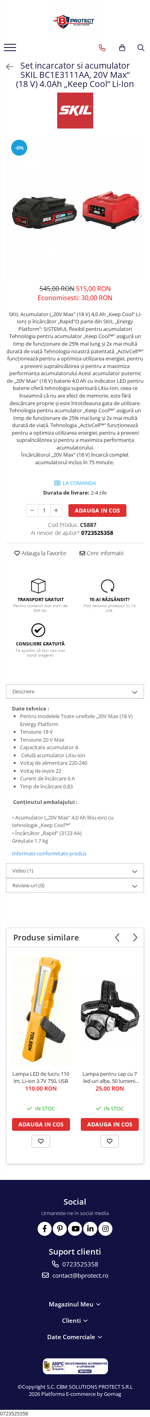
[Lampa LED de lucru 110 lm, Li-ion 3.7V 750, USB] (40, 1010)
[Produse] (11, 50)
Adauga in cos (97, 510)
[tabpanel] (75, 207)
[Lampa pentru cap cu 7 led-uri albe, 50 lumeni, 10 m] (109, 1010)
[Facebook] (45, 1229)
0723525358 (79, 1264)
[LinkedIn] (90, 1229)
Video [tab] (22, 870)
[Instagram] (105, 1229)
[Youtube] (75, 1229)
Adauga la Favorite (43, 553)
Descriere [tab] (23, 691)
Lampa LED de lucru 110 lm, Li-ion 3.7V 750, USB (40, 1077)
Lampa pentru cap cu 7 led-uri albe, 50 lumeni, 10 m (109, 1077)
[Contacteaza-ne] (102, 48)
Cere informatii (104, 553)
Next (137, 216)
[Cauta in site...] (141, 48)
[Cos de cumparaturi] (122, 48)
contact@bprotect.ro (79, 1275)
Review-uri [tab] (28, 885)
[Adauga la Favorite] (41, 1141)
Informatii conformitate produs (49, 853)
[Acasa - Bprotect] (75, 20)
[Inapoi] (6, 66)
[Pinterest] (60, 1229)
